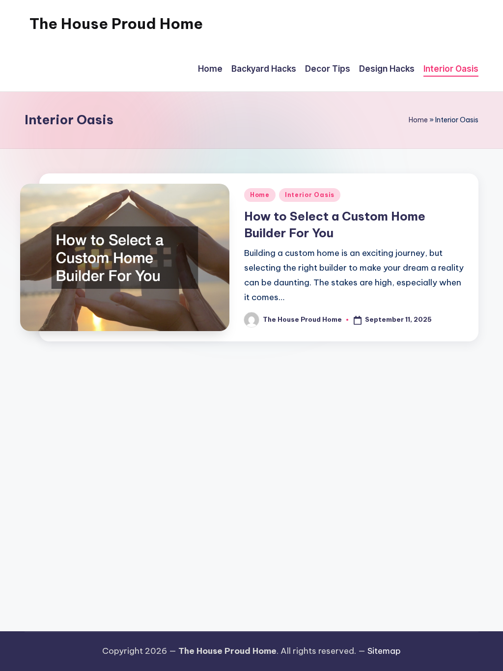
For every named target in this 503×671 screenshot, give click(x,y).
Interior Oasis (310, 194)
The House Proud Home (116, 23)
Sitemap (384, 650)
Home (418, 119)
